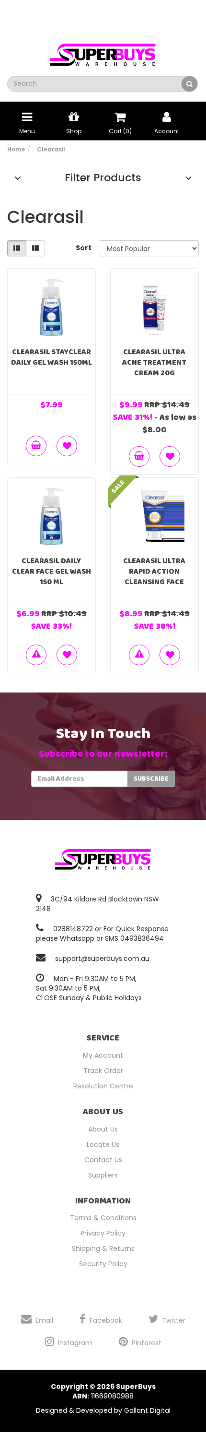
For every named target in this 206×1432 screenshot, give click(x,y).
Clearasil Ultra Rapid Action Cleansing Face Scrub (154, 577)
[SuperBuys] (103, 52)
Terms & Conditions (103, 1218)
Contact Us (103, 1160)
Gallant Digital (147, 1410)
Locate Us (103, 1144)
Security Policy (103, 1264)
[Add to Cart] (36, 446)
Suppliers (103, 1175)
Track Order (103, 1070)
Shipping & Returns (103, 1248)
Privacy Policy (103, 1233)
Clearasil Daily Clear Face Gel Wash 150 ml (51, 571)
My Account (103, 1055)
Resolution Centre (103, 1086)
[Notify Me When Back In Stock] (36, 655)
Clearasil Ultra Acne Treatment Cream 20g (154, 362)
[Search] (189, 84)
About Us (103, 1129)
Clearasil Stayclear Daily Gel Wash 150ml (51, 357)
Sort (84, 248)
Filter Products (103, 178)
